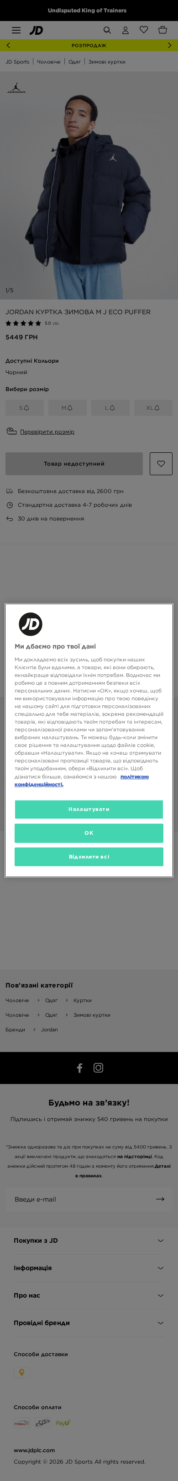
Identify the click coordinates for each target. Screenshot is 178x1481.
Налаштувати (88, 808)
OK (88, 832)
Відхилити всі (89, 856)
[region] (89, 740)
